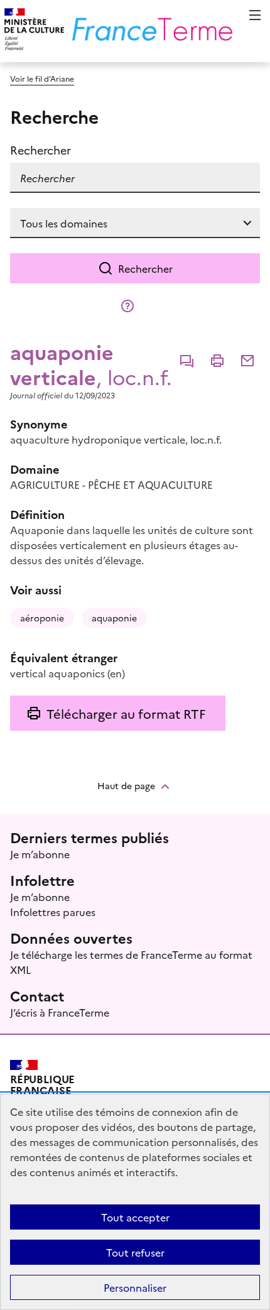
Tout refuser (135, 1252)
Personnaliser (135, 1287)
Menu (254, 15)
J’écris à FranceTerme (59, 1012)
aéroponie (42, 617)
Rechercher (145, 268)
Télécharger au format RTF (125, 713)
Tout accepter (135, 1217)
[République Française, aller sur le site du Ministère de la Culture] (32, 31)
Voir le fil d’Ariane (42, 78)
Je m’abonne (40, 854)
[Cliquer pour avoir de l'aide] (127, 306)
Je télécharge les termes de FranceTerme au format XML (131, 961)
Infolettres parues (52, 912)
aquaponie (114, 617)
